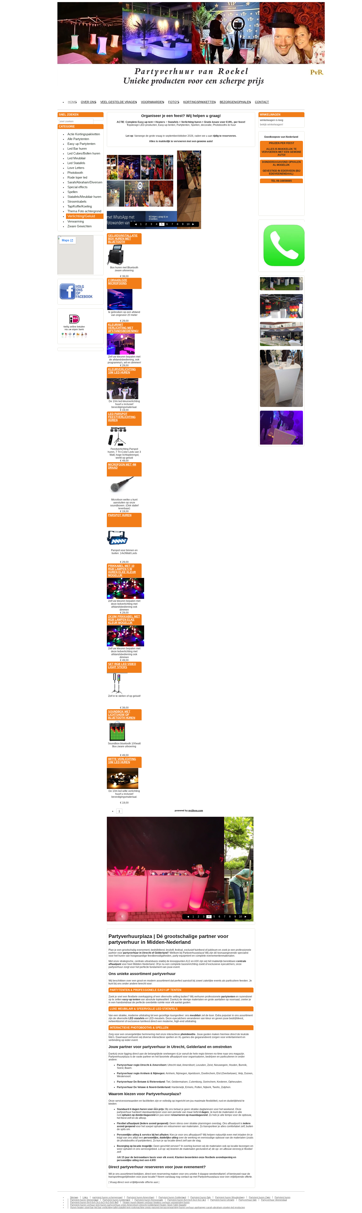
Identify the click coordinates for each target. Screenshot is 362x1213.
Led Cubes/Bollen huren (83, 153)
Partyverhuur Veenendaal (274, 1200)
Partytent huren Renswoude (148, 1200)
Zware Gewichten (79, 226)
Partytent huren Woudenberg (229, 1197)
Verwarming (75, 221)
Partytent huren (282, 1197)
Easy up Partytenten (81, 143)
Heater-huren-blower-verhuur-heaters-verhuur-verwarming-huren (156, 1202)
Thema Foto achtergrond (84, 211)
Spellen (72, 192)
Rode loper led (77, 177)
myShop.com (195, 810)
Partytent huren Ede (200, 1197)
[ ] (134, 1182)
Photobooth (75, 172)
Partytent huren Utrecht (222, 1200)
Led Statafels (76, 163)
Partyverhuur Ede (248, 1200)
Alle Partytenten (78, 139)
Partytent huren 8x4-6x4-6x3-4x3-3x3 (186, 1200)
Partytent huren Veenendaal (84, 1200)
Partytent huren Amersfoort (140, 1197)
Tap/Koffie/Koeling (79, 206)
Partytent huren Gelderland (172, 1197)
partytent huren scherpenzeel (107, 1197)
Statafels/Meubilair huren (84, 196)
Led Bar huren (77, 148)
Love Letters (75, 168)
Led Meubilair (76, 158)
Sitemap (74, 1197)
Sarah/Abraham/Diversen (84, 182)
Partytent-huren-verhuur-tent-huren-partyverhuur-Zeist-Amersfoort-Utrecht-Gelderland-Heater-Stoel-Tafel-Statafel (128, 1205)
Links (85, 1197)
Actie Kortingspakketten (83, 134)
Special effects (77, 187)
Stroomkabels (77, 201)
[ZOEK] (99, 121)
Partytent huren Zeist (259, 1197)
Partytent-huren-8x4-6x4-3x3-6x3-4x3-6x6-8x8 (94, 1202)
